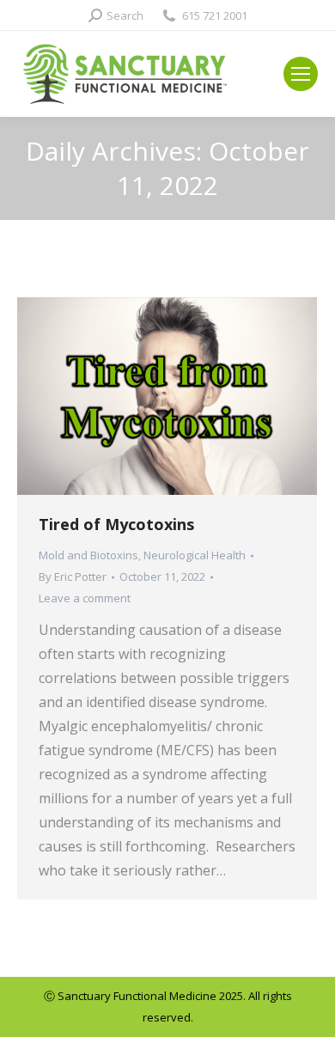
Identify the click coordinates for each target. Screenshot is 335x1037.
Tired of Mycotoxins (116, 524)
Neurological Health (194, 555)
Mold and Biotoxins (88, 555)
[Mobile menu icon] (300, 74)
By (73, 576)
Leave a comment (85, 598)
